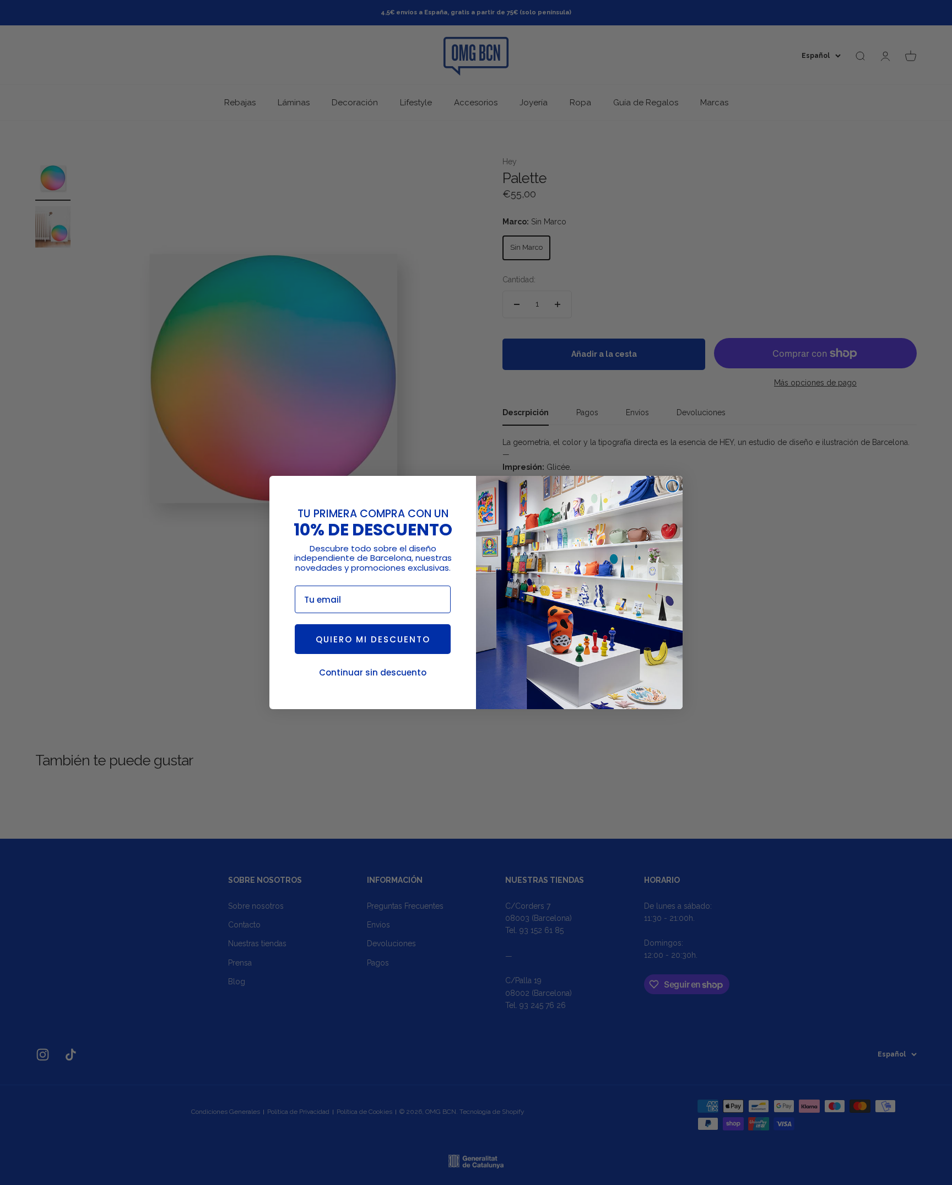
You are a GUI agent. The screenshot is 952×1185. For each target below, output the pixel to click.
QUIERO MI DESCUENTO (373, 639)
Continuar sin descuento (372, 672)
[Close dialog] (672, 486)
